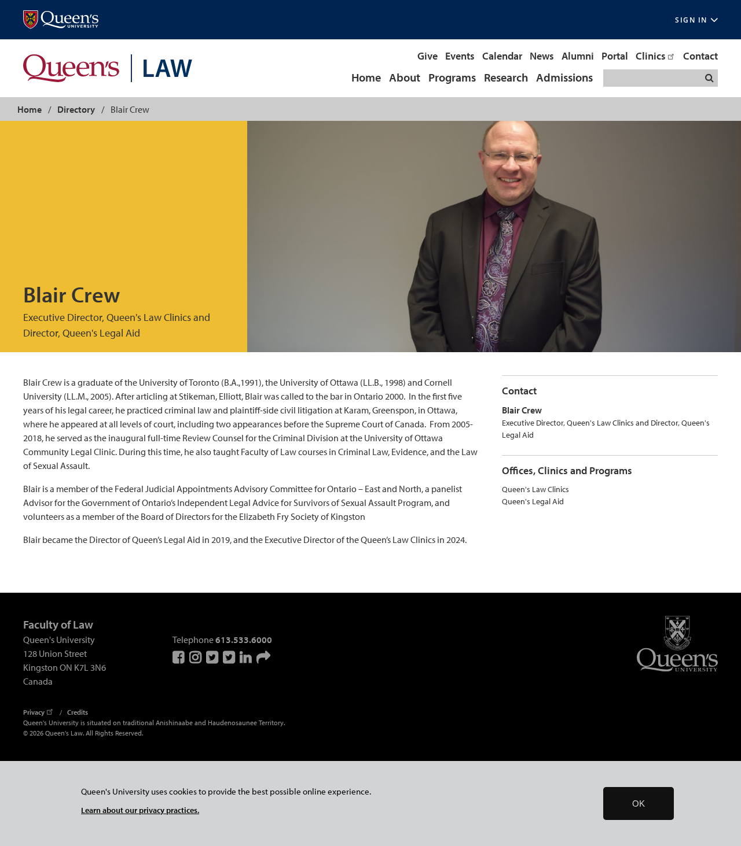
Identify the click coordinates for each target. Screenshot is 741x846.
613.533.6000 (243, 639)
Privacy (34, 712)
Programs (452, 78)
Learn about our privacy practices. (140, 810)
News (542, 55)
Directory (76, 109)
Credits (77, 712)
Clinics (651, 55)
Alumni (578, 55)
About (404, 78)
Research (506, 78)
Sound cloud (263, 656)
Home (366, 78)
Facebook (179, 656)
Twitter (213, 656)
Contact (700, 55)
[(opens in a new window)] (60, 19)
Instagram (196, 656)
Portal (614, 55)
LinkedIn (247, 656)
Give (427, 55)
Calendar (502, 55)
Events (460, 55)
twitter (230, 656)
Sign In (691, 20)
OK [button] (638, 803)
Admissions (564, 78)
